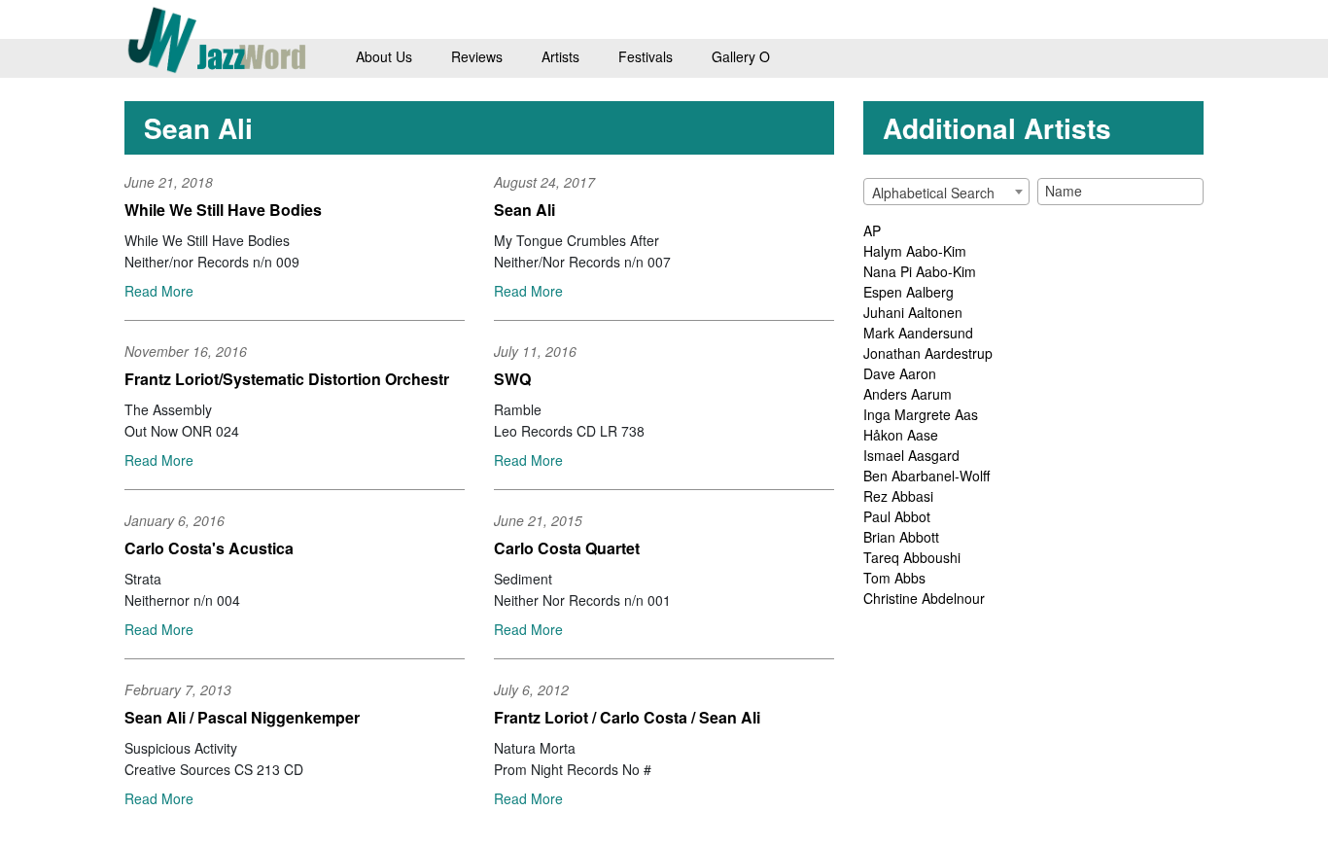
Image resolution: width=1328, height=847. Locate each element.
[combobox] (946, 191)
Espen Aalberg (908, 291)
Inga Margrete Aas (920, 414)
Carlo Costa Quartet (567, 548)
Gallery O (741, 56)
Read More (158, 290)
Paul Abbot (896, 516)
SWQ (512, 379)
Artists (560, 56)
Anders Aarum (907, 394)
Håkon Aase (900, 434)
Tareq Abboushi (912, 557)
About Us (384, 56)
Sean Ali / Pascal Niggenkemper (242, 717)
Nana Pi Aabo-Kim (919, 271)
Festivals (645, 56)
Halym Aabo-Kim (914, 251)
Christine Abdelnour (924, 598)
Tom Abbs (894, 577)
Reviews (477, 56)
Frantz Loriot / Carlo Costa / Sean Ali (627, 717)
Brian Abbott (901, 537)
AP (872, 230)
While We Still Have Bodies (223, 209)
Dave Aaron (899, 373)
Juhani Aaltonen (912, 312)
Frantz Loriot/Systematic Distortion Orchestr (286, 379)
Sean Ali (524, 209)
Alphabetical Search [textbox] (933, 192)
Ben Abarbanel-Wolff (926, 475)
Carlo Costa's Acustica (209, 548)
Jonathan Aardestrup (928, 353)
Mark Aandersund (918, 332)
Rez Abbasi (898, 496)
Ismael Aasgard (911, 455)
